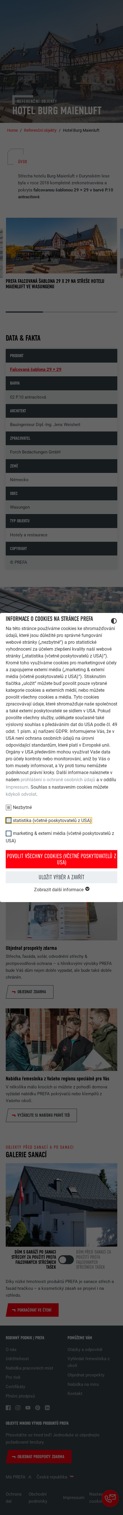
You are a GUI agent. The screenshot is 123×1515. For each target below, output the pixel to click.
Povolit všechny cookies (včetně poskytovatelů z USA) (61, 859)
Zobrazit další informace (59, 889)
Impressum (17, 787)
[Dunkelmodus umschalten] (114, 622)
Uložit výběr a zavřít (61, 877)
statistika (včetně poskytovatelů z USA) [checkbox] (52, 820)
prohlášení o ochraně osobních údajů (58, 779)
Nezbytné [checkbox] (22, 807)
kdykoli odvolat (21, 794)
